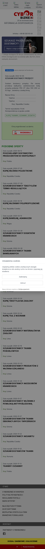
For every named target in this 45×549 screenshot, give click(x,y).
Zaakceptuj (23, 277)
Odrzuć (23, 283)
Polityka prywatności (24, 289)
